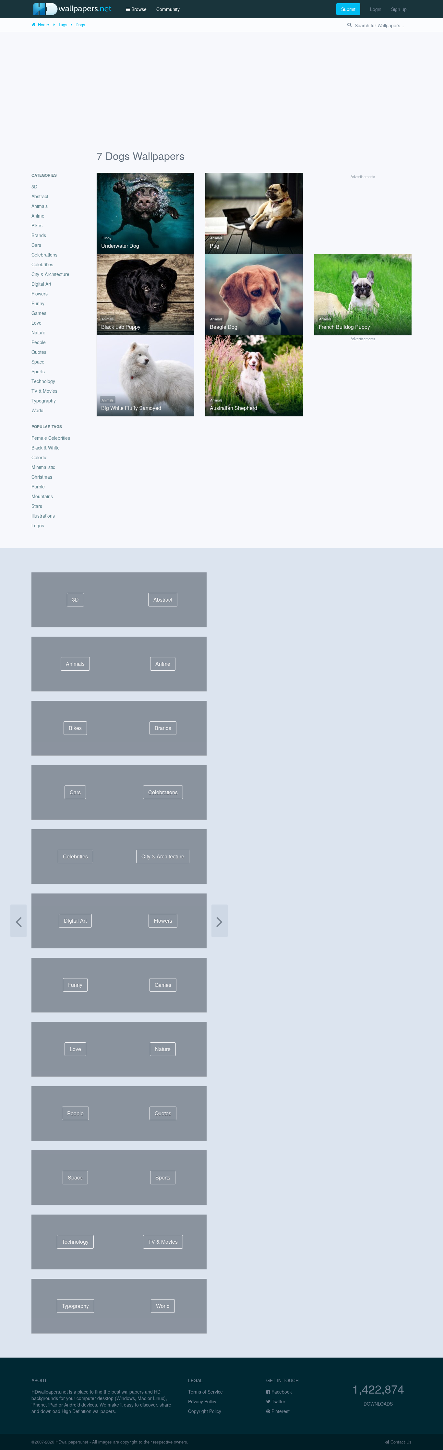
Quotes (38, 352)
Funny (107, 237)
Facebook (281, 1391)
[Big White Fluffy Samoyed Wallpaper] (145, 375)
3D (34, 186)
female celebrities (50, 438)
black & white (45, 447)
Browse (138, 9)
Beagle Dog (223, 326)
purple (38, 486)
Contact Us (400, 1442)
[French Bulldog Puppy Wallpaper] (363, 294)
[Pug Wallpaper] (254, 212)
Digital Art (41, 284)
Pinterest (280, 1411)
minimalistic (43, 467)
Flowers (39, 293)
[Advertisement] (221, 80)
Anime (37, 215)
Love (36, 322)
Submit (348, 9)
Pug (214, 245)
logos (37, 525)
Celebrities (42, 264)
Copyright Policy (204, 1411)
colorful (39, 457)
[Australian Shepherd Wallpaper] (254, 375)
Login (375, 9)
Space (37, 361)
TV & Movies (44, 391)
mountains (42, 496)
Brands (38, 235)
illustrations (43, 515)
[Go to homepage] (72, 9)
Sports (38, 371)
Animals (216, 237)
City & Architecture (50, 274)
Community (168, 9)
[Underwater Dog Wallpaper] (145, 212)
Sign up (399, 9)
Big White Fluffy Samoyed (131, 408)
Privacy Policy (202, 1401)
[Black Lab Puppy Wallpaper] (145, 294)
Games (38, 313)
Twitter (277, 1401)
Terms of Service (205, 1391)
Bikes (36, 225)
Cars (36, 245)
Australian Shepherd (233, 408)
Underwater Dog (120, 245)
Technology (43, 381)
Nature (38, 332)
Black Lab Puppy (120, 326)
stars (36, 506)
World (37, 410)
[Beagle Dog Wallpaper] (254, 294)
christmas (41, 476)
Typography (43, 400)
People (38, 342)
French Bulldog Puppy (344, 326)
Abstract (39, 196)
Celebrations (44, 254)
